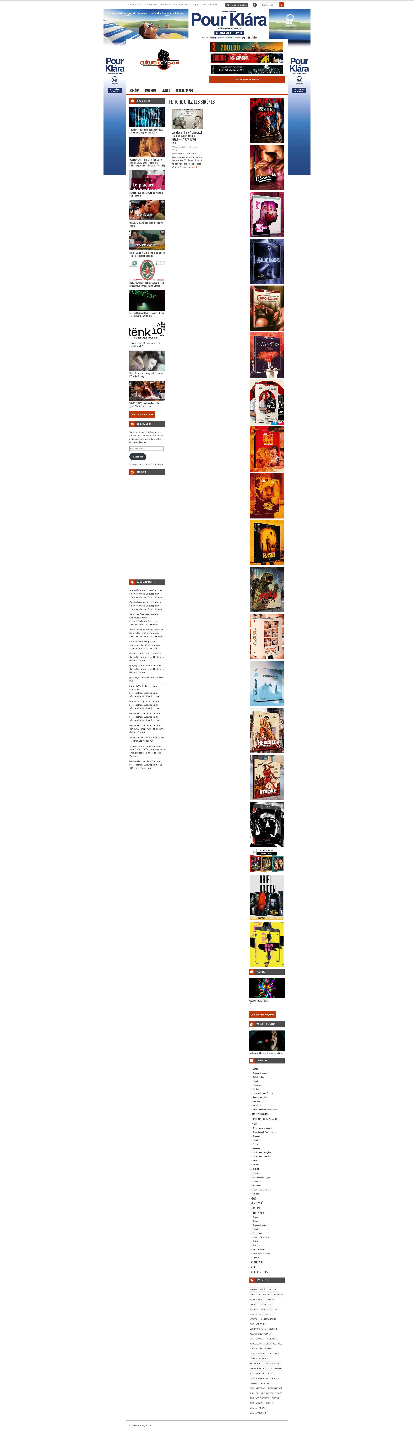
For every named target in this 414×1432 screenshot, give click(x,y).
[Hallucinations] (267, 283)
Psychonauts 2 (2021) (259, 1000)
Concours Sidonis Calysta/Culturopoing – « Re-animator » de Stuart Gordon (146, 593)
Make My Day (255, 1314)
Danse (255, 1221)
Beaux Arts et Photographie (264, 1132)
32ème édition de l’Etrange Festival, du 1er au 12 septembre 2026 (146, 131)
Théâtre (256, 1257)
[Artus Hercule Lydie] (267, 752)
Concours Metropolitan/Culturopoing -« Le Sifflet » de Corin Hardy (145, 764)
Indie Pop (265, 1309)
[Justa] (207, 23)
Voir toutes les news (142, 414)
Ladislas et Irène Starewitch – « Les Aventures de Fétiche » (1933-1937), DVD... (187, 137)
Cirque (255, 1217)
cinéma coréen (257, 1339)
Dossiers (256, 1136)
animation (255, 1294)
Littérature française (262, 1156)
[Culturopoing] (160, 74)
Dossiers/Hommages (261, 1073)
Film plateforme (259, 1114)
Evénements (258, 1085)
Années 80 (276, 1378)
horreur (274, 1354)
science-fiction (257, 1373)
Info (255, 5)
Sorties (256, 1164)
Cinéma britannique (259, 1378)
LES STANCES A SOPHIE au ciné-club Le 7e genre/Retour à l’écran (147, 254)
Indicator (272, 1339)
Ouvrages (257, 1245)
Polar (255, 1160)
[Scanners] (267, 376)
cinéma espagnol (273, 1363)
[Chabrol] (267, 658)
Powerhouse (256, 1349)
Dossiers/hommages (261, 1177)
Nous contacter (210, 4)
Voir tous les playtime (262, 1014)
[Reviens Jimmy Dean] (267, 236)
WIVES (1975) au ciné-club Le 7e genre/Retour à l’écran (144, 404)
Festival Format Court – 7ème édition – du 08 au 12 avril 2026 (146, 314)
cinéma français (257, 1408)
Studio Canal (256, 1299)
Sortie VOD (257, 1262)
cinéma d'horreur (258, 1354)
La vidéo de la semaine (262, 1189)
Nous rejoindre (238, 4)
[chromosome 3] (267, 330)
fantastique (255, 1363)
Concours (165, 4)
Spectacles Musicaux (261, 1253)
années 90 (272, 1289)
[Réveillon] (267, 142)
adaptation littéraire (260, 1334)
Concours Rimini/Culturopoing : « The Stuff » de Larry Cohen (146, 657)
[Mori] (267, 846)
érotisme (273, 1329)
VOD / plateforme (260, 1272)
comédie (254, 1383)
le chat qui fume (258, 1329)
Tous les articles (134, 4)
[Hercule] (267, 799)
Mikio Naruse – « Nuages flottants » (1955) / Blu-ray (146, 374)
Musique (150, 90)
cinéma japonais (257, 1388)
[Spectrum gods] (267, 705)
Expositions (257, 1233)
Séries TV (257, 1105)
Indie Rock (267, 1304)
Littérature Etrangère (262, 1152)
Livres (166, 90)
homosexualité (257, 1289)
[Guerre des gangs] (267, 564)
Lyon (269, 1368)
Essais (255, 1144)
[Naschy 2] (267, 517)
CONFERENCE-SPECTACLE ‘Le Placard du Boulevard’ (146, 194)
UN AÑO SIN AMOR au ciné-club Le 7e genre (146, 224)
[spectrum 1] (267, 966)
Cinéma (134, 90)
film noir (254, 1304)
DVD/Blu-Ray (258, 1077)
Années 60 (278, 1294)
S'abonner (138, 456)
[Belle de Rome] (267, 423)
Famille (268, 1314)
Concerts (256, 1173)
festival (275, 1398)
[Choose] (267, 189)
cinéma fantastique (259, 1398)
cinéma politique (274, 1344)
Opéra (255, 1241)
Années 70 (265, 1383)
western (254, 1319)
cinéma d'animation (259, 1358)
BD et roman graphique (262, 1128)
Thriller (254, 1393)
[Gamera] (267, 611)
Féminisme (270, 1299)
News (253, 1198)
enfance (267, 1294)
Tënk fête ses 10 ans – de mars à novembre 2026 (144, 344)
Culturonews (151, 4)
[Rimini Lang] (267, 872)
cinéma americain (258, 1413)
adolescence (256, 1344)
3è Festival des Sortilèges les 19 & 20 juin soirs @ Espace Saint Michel (146, 284)
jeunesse (254, 1309)
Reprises (256, 1101)
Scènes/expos (184, 90)
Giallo (278, 1368)
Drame (269, 1403)
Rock (275, 1309)
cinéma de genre (257, 1324)
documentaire (275, 1388)
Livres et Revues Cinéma (263, 1093)
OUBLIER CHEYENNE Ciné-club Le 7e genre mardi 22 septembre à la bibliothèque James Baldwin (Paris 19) (147, 162)
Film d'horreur (257, 1368)
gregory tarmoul (137, 665)
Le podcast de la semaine (264, 1119)
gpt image (134, 677)
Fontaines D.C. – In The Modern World (266, 1053)
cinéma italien (256, 1403)
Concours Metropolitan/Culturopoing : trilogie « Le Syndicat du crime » (145, 693)
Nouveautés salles (260, 1097)
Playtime (255, 1208)
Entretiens (257, 1081)
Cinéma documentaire (271, 1393)
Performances (259, 1249)
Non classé (257, 1203)
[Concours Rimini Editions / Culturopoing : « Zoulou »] (247, 47)
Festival (256, 1089)
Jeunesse (256, 1148)
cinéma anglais (268, 1319)
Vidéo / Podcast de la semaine (265, 1109)
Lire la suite (193, 167)
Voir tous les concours (247, 79)
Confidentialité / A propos (186, 4)
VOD (253, 1267)
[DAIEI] (267, 919)
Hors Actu (257, 1185)
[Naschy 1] (267, 470)
